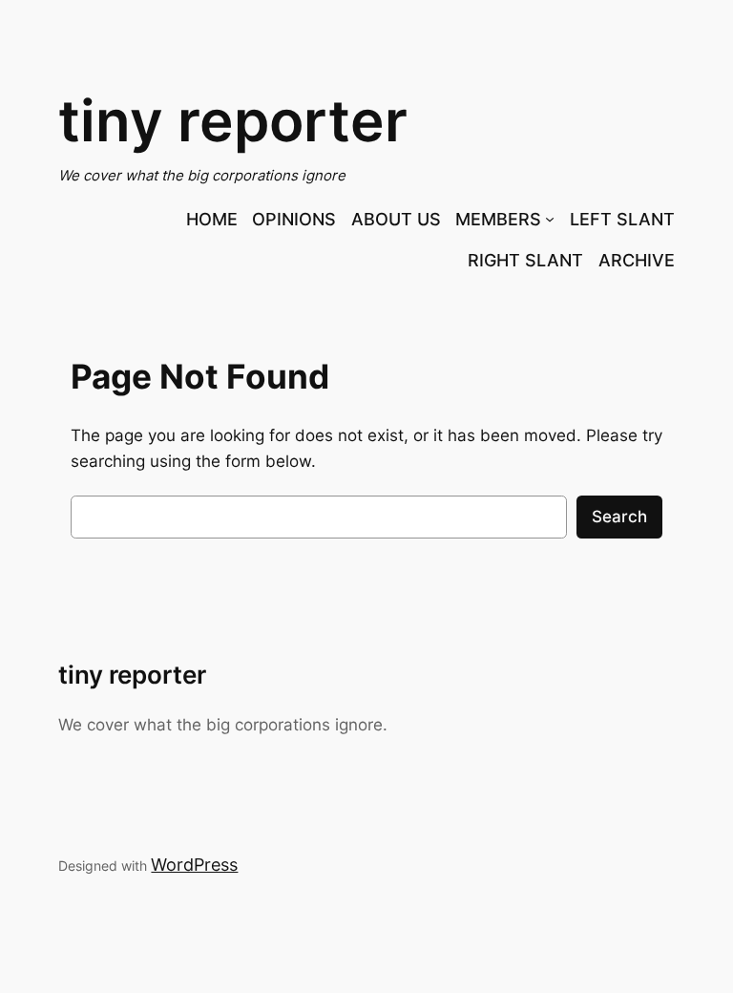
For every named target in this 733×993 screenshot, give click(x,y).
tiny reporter (233, 120)
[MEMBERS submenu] (550, 218)
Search (619, 516)
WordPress (194, 864)
